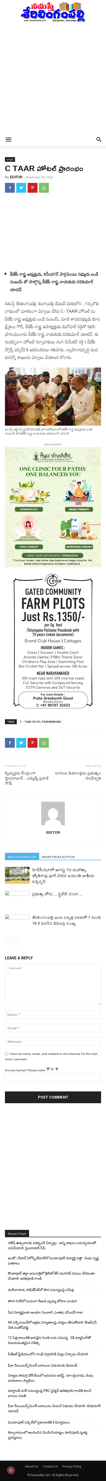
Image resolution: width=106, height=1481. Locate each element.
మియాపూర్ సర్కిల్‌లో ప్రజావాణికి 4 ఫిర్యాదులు (39, 1422)
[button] (8, 139)
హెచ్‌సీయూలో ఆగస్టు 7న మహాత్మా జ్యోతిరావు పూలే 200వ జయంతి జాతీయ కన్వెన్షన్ (63, 875)
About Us (31, 1466)
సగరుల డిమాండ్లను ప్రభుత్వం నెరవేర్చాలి (78, 775)
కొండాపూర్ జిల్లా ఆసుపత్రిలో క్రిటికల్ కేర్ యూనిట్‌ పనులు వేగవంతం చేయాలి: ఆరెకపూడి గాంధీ (51, 1275)
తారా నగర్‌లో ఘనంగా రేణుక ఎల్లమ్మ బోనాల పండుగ (42, 1301)
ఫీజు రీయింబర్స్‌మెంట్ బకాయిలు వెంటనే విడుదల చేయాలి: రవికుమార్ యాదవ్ (54, 1408)
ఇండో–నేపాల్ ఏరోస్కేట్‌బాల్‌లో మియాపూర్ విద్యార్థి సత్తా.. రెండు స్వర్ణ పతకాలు (53, 1260)
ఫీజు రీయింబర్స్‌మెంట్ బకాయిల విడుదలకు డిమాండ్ (42, 1365)
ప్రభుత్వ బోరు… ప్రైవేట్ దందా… (57, 894)
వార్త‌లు (10, 159)
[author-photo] (53, 825)
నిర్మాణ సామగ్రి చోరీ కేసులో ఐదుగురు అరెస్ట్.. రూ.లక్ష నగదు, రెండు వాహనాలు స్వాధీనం (50, 1378)
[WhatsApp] (44, 188)
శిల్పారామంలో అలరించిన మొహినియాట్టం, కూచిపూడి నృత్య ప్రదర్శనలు (47, 1435)
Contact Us (50, 1466)
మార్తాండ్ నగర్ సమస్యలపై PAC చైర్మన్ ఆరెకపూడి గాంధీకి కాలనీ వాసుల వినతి (49, 1393)
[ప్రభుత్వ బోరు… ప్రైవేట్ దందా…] (17, 899)
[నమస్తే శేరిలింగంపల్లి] (53, 11)
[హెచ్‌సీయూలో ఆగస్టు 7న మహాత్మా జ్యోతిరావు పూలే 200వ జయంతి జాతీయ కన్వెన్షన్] (17, 875)
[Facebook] (10, 188)
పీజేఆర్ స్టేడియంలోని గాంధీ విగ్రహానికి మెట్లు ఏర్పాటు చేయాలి (48, 1354)
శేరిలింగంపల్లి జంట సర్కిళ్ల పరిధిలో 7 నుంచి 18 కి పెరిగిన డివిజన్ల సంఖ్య (66, 920)
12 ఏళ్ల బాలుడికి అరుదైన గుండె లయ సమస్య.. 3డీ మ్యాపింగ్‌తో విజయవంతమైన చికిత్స (49, 1340)
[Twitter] (21, 188)
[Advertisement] (53, 78)
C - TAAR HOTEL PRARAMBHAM (40, 721)
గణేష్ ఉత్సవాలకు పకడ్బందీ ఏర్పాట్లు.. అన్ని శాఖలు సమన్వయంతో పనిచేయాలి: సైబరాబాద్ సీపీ (52, 1245)
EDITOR (16, 177)
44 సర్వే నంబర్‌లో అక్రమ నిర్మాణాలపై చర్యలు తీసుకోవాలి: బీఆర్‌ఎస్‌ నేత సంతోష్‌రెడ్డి (52, 1325)
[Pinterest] (32, 188)
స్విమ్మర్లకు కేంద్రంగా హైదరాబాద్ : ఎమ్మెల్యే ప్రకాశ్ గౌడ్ (27, 778)
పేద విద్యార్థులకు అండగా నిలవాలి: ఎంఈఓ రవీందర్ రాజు (45, 1312)
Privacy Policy (72, 1466)
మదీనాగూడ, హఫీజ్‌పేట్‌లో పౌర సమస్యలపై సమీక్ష (40, 1290)
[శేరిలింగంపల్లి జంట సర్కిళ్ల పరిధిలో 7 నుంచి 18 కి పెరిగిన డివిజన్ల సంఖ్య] (17, 922)
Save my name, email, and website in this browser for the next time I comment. (51, 1056)
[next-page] (16, 941)
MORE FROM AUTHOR (58, 857)
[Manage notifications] (11, 1470)
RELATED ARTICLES (22, 857)
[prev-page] (8, 941)
